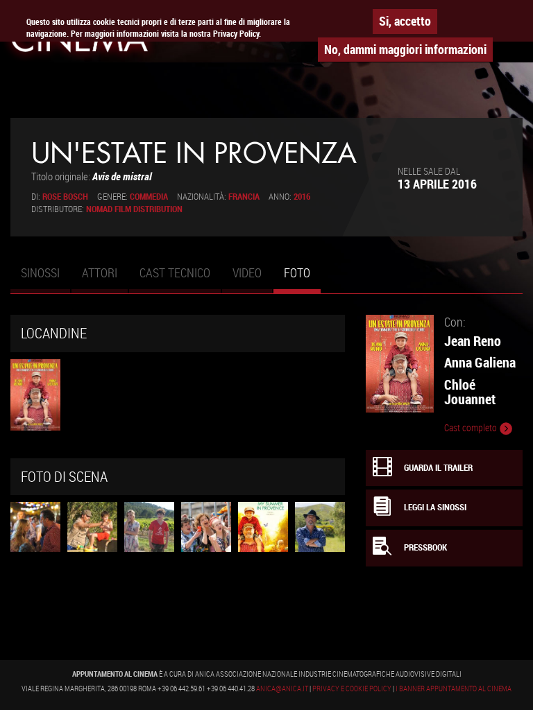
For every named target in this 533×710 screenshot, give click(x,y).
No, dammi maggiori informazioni (405, 49)
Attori (99, 272)
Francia (244, 196)
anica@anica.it (282, 688)
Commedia (149, 196)
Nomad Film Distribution (134, 209)
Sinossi (40, 272)
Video (247, 272)
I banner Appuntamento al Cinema (453, 688)
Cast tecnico (174, 272)
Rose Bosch (65, 196)
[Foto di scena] (92, 527)
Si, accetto (405, 20)
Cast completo (471, 428)
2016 (302, 196)
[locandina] (35, 395)
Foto (302, 278)
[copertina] (35, 527)
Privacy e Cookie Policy (351, 688)
